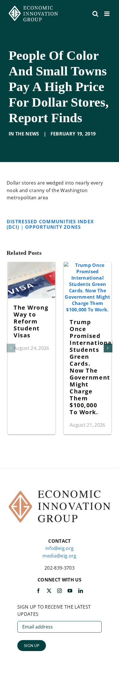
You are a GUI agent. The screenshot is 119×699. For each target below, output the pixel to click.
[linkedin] (80, 590)
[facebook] (38, 590)
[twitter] (49, 590)
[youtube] (70, 590)
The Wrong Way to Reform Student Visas (31, 321)
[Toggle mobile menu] (107, 14)
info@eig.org (59, 548)
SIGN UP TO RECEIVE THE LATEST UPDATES (54, 611)
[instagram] (59, 590)
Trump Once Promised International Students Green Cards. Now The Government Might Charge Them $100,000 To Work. (92, 367)
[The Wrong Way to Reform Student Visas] (31, 265)
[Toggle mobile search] (95, 14)
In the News (24, 134)
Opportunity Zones (54, 227)
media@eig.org (59, 556)
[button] (11, 348)
